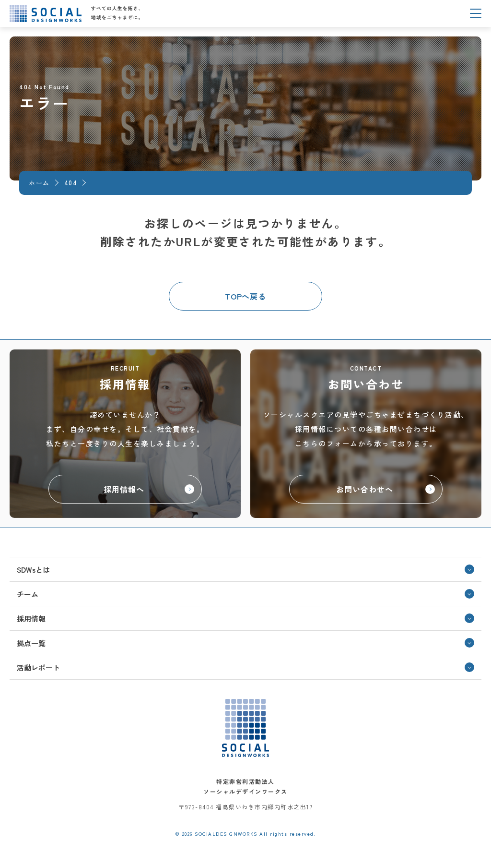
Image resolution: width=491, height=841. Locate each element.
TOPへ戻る (246, 296)
